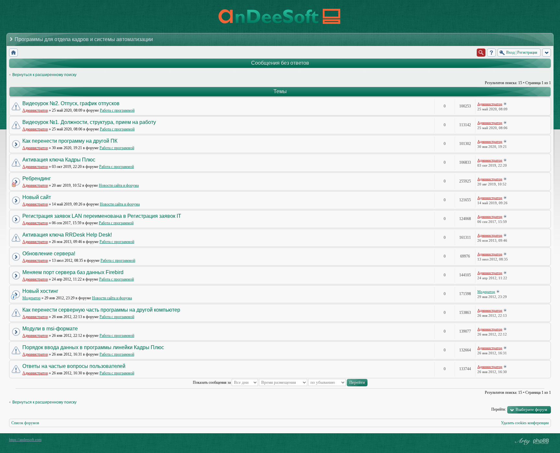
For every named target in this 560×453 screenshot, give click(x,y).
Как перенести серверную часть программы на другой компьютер (101, 310)
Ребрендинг (36, 178)
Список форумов (25, 423)
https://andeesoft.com (25, 439)
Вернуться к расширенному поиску (44, 74)
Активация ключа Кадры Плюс (58, 159)
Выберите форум (531, 409)
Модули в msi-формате (50, 328)
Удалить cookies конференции (525, 423)
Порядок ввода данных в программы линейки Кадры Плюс (93, 347)
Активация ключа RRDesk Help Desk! (67, 235)
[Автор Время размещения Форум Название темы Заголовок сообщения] (283, 382)
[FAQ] (491, 53)
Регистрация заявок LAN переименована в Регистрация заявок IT (101, 216)
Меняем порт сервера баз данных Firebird (72, 272)
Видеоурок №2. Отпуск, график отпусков (71, 103)
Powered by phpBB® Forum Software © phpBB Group (541, 441)
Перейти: (498, 409)
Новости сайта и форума (119, 185)
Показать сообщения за (212, 382)
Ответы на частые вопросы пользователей (73, 366)
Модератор (31, 298)
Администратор (35, 110)
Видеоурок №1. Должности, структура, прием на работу (89, 122)
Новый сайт (36, 197)
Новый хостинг (40, 291)
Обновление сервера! (48, 253)
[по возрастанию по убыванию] (338, 382)
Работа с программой (117, 110)
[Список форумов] (13, 53)
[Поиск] (481, 53)
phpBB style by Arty (521, 441)
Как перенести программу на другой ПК (69, 141)
